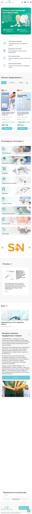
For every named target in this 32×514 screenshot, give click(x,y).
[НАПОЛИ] (16, 247)
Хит (4, 82)
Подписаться (16, 499)
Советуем (12, 82)
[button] (3, 22)
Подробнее (16, 377)
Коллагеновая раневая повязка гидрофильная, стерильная (23, 113)
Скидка (21, 82)
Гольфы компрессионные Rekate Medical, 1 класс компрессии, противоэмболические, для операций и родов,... (8, 114)
